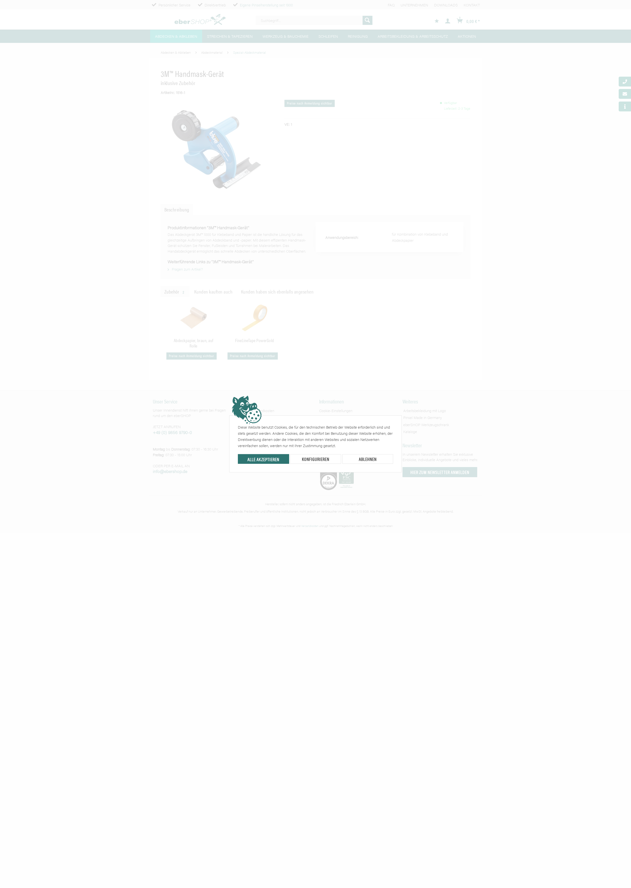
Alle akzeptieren (263, 459)
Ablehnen (368, 459)
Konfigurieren (315, 459)
